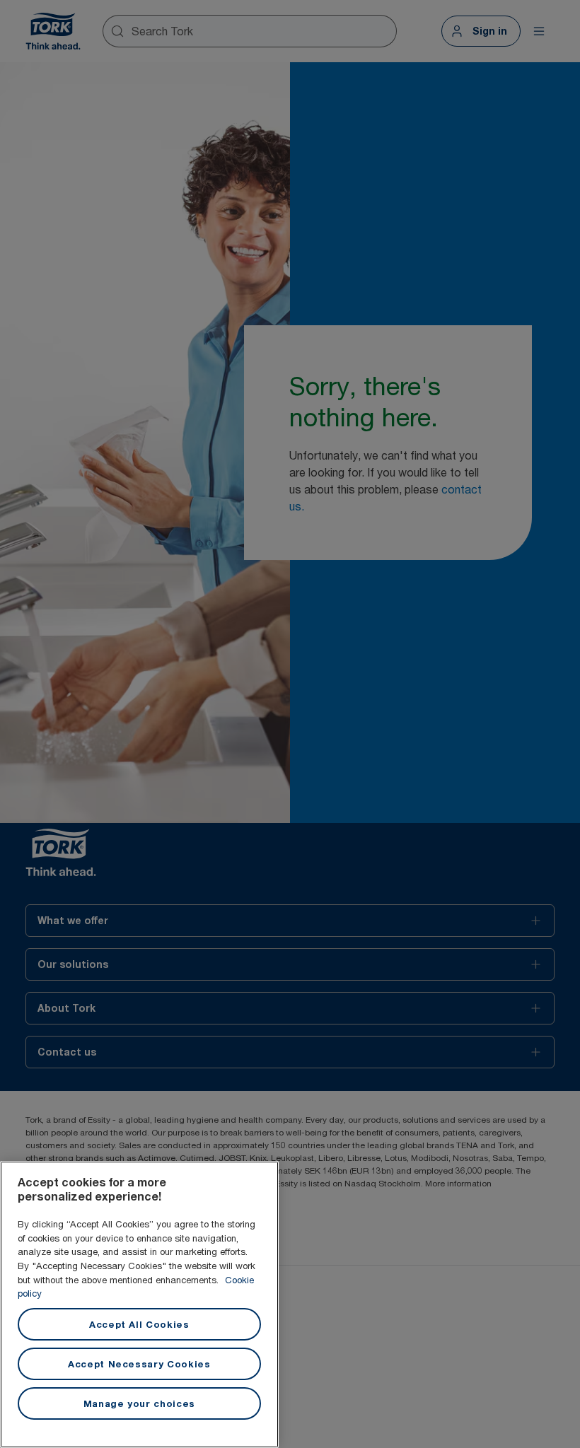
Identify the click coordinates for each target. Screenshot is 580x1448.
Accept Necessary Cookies (139, 1364)
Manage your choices (139, 1403)
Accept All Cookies (139, 1324)
